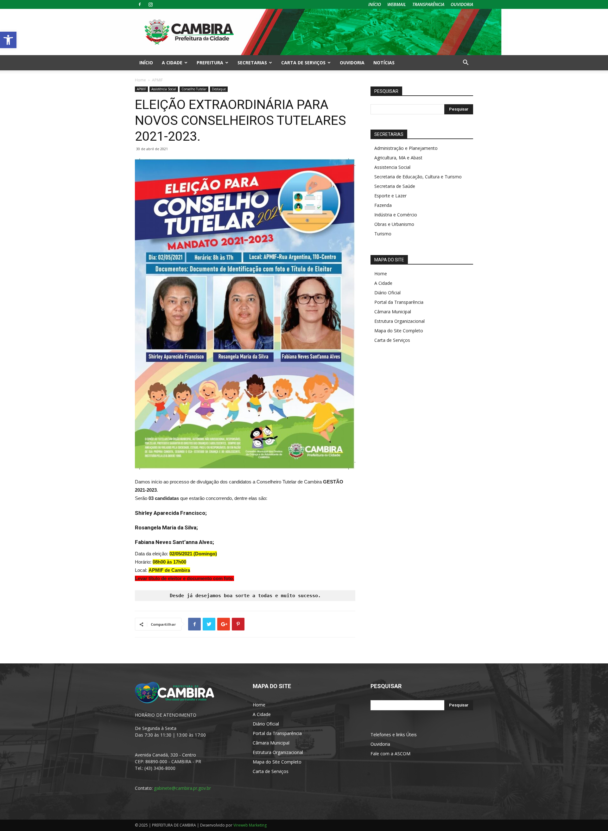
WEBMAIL (396, 4)
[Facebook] (139, 4)
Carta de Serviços (303, 63)
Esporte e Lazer (390, 196)
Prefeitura (210, 63)
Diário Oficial (387, 293)
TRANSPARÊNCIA (428, 4)
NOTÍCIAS (384, 63)
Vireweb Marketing (250, 825)
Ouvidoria (380, 744)
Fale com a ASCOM (390, 754)
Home (140, 80)
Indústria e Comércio (395, 215)
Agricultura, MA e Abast (398, 158)
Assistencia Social (392, 167)
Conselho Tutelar (193, 89)
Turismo (382, 234)
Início (146, 63)
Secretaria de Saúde (394, 186)
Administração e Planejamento (406, 148)
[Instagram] (150, 4)
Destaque (219, 89)
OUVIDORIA (462, 4)
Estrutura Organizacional (399, 321)
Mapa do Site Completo (398, 331)
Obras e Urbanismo (394, 224)
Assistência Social (163, 89)
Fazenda (383, 205)
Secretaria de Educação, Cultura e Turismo (418, 177)
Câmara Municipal (392, 312)
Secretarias (252, 63)
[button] (8, 40)
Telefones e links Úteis (393, 735)
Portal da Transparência (398, 302)
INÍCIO (374, 4)
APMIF (141, 89)
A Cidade (172, 63)
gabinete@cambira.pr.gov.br (182, 788)
